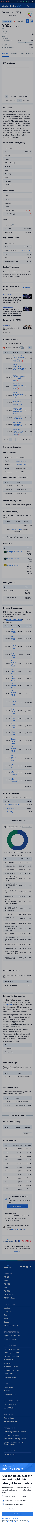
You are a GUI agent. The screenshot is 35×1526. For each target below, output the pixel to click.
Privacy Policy (26, 1522)
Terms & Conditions (13, 1522)
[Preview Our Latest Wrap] (10, 1518)
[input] (17, 1509)
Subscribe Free (17, 1514)
